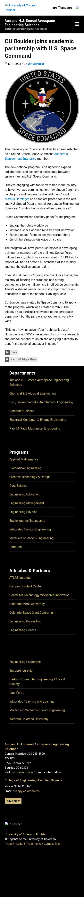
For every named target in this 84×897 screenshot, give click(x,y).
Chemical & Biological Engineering (32, 393)
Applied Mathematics (23, 459)
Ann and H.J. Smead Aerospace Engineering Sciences (30, 22)
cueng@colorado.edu (26, 791)
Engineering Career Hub (25, 621)
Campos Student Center (25, 586)
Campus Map (52, 843)
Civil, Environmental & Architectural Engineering (41, 402)
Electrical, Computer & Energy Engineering (37, 420)
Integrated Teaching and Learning (32, 701)
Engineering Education (24, 494)
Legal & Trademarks (28, 843)
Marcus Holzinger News (23, 359)
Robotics (15, 547)
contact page (24, 772)
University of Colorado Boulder (26, 834)
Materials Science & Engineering (31, 538)
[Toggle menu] (77, 24)
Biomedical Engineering (25, 468)
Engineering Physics (23, 512)
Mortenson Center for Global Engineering (37, 710)
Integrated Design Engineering (30, 529)
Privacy (9, 843)
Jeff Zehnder (36, 63)
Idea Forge (16, 693)
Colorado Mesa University (27, 604)
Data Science (18, 485)
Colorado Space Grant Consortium (32, 612)
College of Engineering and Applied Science (26, 29)
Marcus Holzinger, (17, 199)
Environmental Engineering (27, 520)
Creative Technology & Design (29, 477)
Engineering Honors (22, 630)
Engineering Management (26, 503)
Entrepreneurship (21, 670)
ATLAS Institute (20, 577)
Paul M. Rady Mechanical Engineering (34, 428)
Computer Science (21, 411)
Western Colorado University (28, 719)
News (14, 352)
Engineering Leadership (25, 662)
